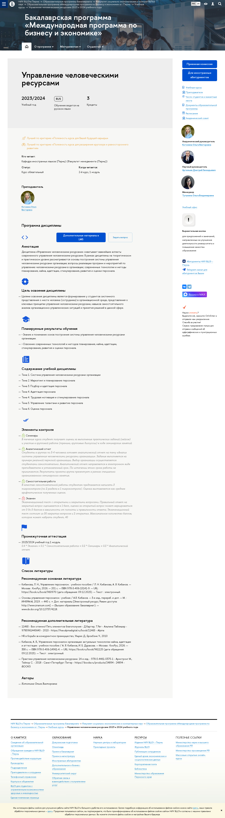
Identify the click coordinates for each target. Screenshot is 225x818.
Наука (97, 737)
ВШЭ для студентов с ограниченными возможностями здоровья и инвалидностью (27, 790)
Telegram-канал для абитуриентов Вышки (194, 271)
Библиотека (141, 768)
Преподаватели (194, 92)
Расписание (192, 113)
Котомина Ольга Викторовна (196, 144)
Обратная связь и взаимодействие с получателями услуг (68, 781)
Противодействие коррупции (26, 758)
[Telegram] (189, 287)
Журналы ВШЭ (142, 746)
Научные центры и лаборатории (109, 742)
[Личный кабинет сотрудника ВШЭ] (212, 4)
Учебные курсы (194, 87)
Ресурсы (141, 737)
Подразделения (19, 767)
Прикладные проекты (104, 746)
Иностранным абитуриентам (66, 760)
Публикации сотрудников (148, 751)
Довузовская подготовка (65, 742)
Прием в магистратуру (63, 756)
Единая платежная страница (25, 797)
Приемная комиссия (200, 64)
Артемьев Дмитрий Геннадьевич (199, 170)
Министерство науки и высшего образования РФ (192, 744)
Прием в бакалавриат (63, 751)
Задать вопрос (120, 237)
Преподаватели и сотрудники (26, 772)
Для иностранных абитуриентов (199, 75)
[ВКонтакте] (184, 287)
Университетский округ (64, 773)
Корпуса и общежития (22, 781)
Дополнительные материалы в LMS (81, 237)
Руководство (17, 763)
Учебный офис (189, 207)
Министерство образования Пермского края (149, 775)
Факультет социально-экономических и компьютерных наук (112, 723)
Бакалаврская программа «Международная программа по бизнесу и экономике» (81, 25)
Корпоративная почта (146, 764)
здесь (195, 808)
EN (198, 3)
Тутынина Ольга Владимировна (198, 195)
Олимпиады (58, 746)
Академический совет (197, 118)
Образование (61, 737)
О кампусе (19, 737)
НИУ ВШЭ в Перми (20, 723)
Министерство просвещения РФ (193, 750)
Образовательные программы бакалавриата (56, 723)
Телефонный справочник (23, 776)
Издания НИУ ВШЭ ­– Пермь (149, 742)
